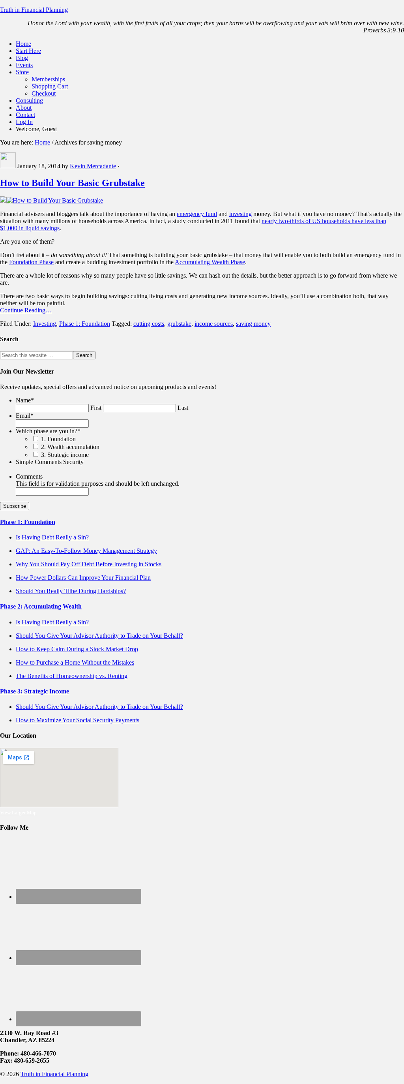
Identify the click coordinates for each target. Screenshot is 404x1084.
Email (25, 415)
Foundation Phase (31, 262)
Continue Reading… (26, 310)
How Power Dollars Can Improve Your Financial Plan (83, 577)
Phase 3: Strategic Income (34, 691)
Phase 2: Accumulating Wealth (41, 606)
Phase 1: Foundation (84, 323)
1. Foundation (58, 439)
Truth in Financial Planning (34, 9)
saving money (253, 323)
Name (25, 400)
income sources (214, 323)
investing (240, 213)
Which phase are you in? (48, 431)
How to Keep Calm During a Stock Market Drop (77, 649)
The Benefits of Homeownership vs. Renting (71, 676)
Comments (29, 476)
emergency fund (197, 213)
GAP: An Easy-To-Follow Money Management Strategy (86, 550)
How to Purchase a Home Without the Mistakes (75, 662)
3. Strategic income (65, 454)
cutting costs (148, 323)
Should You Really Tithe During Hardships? (71, 591)
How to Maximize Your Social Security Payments (77, 720)
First (95, 407)
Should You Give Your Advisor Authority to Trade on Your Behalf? (99, 635)
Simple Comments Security (50, 461)
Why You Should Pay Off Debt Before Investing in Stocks (88, 564)
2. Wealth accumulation (70, 446)
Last (183, 407)
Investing (44, 323)
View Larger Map (18, 812)
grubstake (179, 323)
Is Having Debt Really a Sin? (52, 537)
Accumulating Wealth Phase (210, 262)
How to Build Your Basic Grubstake (72, 183)
